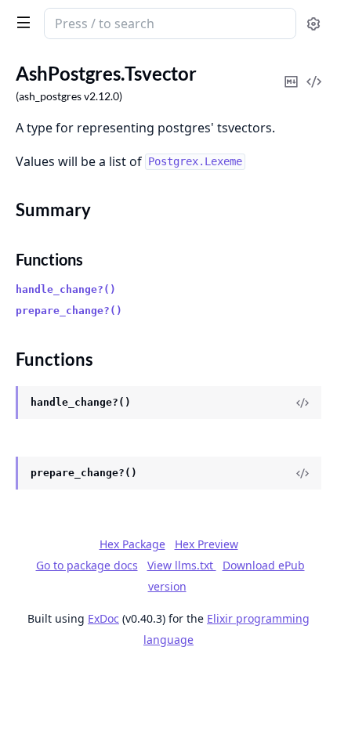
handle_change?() (66, 289)
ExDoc (103, 618)
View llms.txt (181, 565)
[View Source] (302, 402)
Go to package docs (87, 565)
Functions (49, 259)
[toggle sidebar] (20, 22)
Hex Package (132, 544)
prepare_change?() (69, 310)
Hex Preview (206, 544)
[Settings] (313, 24)
